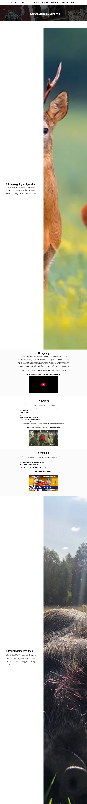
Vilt (30, 2)
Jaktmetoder (45, 2)
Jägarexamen (54, 2)
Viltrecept (24, 2)
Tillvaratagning (64, 2)
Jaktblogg (36, 2)
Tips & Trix (73, 2)
